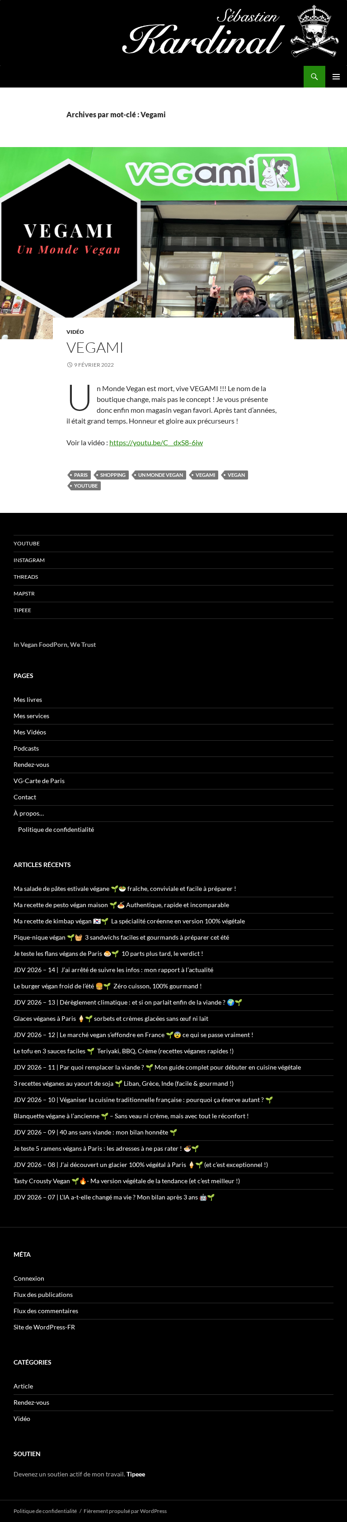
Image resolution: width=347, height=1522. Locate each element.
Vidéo (75, 331)
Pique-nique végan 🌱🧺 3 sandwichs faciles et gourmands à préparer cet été (121, 937)
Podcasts (26, 748)
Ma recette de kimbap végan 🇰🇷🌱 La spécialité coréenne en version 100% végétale (129, 921)
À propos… (29, 813)
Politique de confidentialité (56, 829)
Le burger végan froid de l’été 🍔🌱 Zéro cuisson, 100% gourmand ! (108, 986)
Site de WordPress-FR (44, 1327)
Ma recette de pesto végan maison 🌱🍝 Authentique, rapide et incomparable (121, 905)
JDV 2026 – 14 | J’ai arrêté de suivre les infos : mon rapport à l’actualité (113, 969)
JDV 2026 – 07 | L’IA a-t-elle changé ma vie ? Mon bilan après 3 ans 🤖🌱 (114, 1197)
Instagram (29, 560)
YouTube (27, 543)
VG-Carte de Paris (39, 780)
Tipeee (22, 610)
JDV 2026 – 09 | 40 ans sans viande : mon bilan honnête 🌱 (95, 1132)
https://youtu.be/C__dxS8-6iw (156, 442)
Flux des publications (43, 1294)
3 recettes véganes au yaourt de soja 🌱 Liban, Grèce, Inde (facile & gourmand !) (124, 1083)
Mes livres (28, 699)
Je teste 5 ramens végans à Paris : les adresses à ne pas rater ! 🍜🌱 (106, 1148)
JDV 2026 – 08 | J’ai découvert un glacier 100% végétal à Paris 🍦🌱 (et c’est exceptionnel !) (141, 1164)
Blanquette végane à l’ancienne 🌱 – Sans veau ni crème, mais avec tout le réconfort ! (131, 1116)
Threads (26, 576)
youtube (86, 486)
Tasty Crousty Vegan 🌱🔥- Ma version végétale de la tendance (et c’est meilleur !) (127, 1181)
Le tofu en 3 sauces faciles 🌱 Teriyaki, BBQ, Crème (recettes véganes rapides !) (124, 1051)
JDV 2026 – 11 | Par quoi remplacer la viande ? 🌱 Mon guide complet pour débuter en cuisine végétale (157, 1067)
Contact (25, 797)
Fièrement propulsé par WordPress (125, 1511)
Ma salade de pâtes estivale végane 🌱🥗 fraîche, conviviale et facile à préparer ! (125, 888)
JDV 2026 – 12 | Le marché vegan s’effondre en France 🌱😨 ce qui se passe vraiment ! (133, 1034)
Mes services (31, 715)
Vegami (205, 475)
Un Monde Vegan (160, 475)
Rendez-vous (31, 764)
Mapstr (24, 593)
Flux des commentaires (46, 1310)
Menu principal (336, 77)
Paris (81, 475)
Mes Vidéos (30, 732)
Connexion (29, 1278)
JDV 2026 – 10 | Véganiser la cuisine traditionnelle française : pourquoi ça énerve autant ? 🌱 (143, 1099)
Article (23, 1386)
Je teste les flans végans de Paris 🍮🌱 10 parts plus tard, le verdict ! (108, 953)
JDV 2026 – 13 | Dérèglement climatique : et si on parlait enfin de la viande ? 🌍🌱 (128, 1002)
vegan (236, 475)
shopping (113, 475)
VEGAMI (95, 347)
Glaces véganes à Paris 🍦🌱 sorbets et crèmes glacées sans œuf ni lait (111, 1018)
